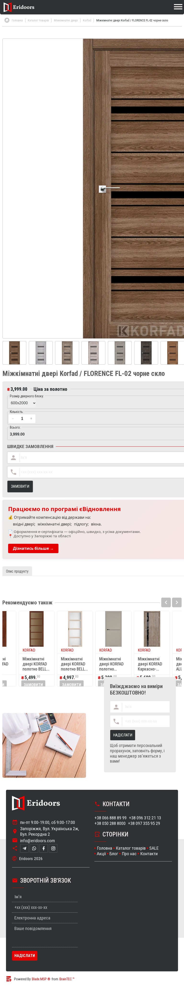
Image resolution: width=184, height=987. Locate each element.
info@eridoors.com (37, 840)
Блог (113, 853)
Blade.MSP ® (41, 979)
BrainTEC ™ (67, 979)
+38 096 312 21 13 (145, 818)
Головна (104, 848)
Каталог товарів (131, 848)
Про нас (129, 853)
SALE (154, 848)
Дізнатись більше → (33, 548)
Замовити (33, 685)
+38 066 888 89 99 (110, 818)
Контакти (149, 853)
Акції (101, 853)
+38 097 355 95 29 (144, 823)
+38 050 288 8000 (110, 823)
